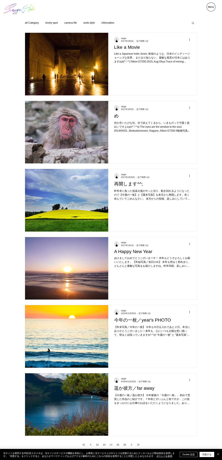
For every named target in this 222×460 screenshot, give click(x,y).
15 (118, 444)
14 (111, 444)
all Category (32, 22)
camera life (70, 22)
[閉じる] (218, 454)
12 (97, 444)
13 (104, 444)
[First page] (84, 445)
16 (124, 444)
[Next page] (131, 445)
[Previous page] (90, 445)
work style (89, 22)
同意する (206, 454)
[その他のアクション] (191, 40)
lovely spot (51, 22)
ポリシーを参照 (164, 456)
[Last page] (138, 445)
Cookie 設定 (189, 454)
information (107, 22)
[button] (211, 6)
